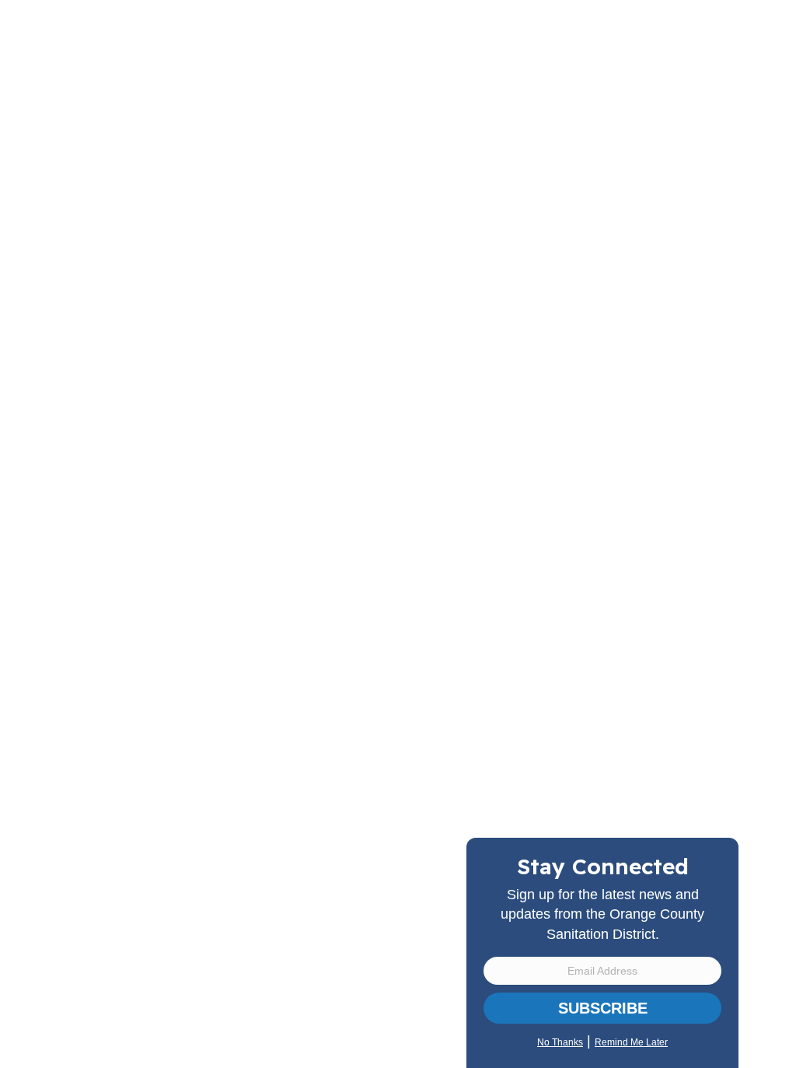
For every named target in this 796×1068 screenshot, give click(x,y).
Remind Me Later (631, 1042)
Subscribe (603, 1008)
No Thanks (560, 1042)
